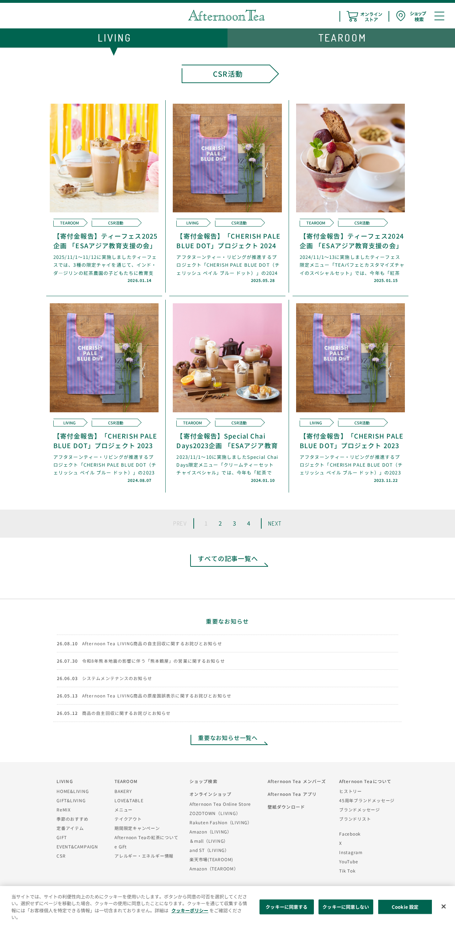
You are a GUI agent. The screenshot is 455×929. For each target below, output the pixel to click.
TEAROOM (126, 781)
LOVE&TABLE (129, 800)
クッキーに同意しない (345, 906)
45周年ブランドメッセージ (367, 800)
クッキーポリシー (189, 910)
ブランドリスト (355, 819)
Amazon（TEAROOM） (214, 868)
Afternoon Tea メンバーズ (297, 781)
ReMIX (64, 809)
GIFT (62, 837)
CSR (61, 856)
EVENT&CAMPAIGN (77, 846)
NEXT (275, 523)
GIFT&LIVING (71, 800)
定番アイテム (70, 828)
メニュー (123, 809)
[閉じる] (443, 906)
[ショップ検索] (411, 16)
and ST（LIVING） (209, 850)
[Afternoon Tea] (226, 15)
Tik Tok (347, 871)
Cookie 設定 (405, 906)
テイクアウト (128, 819)
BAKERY (123, 791)
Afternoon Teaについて (365, 781)
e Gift (120, 846)
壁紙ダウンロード (286, 807)
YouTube (348, 861)
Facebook (350, 834)
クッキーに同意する (286, 906)
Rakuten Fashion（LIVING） (220, 822)
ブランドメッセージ (359, 809)
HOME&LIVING (73, 791)
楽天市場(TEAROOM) (211, 859)
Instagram (351, 852)
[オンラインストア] (364, 16)
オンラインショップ (210, 794)
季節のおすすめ (72, 819)
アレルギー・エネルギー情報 (143, 856)
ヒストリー (350, 791)
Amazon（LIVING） (210, 832)
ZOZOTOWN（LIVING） (214, 813)
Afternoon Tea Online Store (220, 804)
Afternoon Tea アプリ (292, 794)
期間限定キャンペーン (137, 828)
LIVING (65, 781)
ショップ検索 (203, 781)
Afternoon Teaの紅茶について (146, 837)
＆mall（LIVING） (208, 841)
